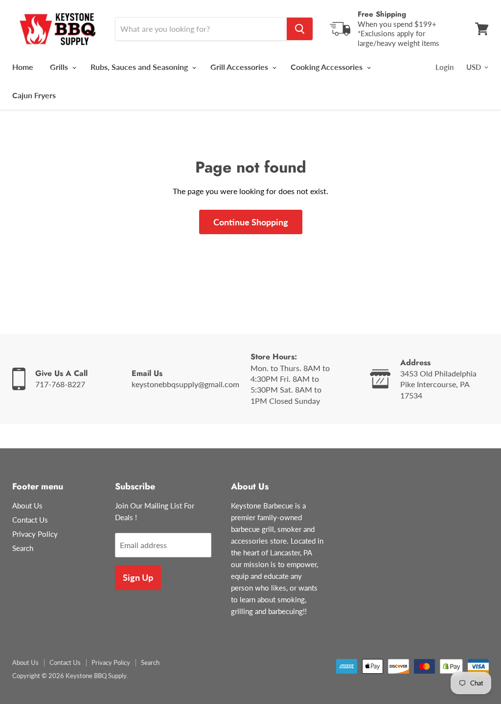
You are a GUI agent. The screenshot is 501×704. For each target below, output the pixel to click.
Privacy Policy (35, 533)
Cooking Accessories (327, 66)
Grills (60, 66)
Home (22, 66)
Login (444, 67)
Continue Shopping (250, 222)
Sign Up (138, 577)
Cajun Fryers (34, 95)
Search (22, 548)
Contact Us (30, 519)
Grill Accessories (240, 66)
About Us (27, 505)
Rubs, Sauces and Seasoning (140, 66)
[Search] (300, 29)
